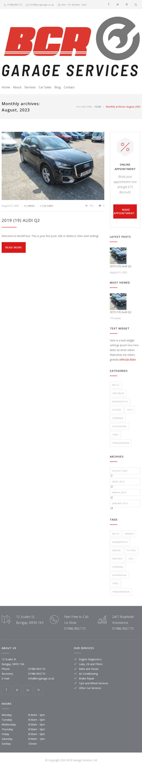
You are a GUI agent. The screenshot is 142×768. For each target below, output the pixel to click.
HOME (97, 106)
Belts (115, 385)
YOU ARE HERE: (84, 106)
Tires (115, 434)
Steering (117, 418)
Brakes (129, 533)
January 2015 (120, 503)
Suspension (119, 426)
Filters (116, 409)
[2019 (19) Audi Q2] (53, 166)
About (17, 87)
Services (30, 87)
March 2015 (119, 492)
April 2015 (118, 481)
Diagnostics (120, 401)
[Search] (135, 4)
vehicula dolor (127, 359)
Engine (116, 550)
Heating (117, 558)
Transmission (120, 443)
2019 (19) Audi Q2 (21, 220)
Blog (57, 87)
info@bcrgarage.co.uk (41, 4)
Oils (129, 409)
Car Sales (45, 87)
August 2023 (120, 470)
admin (31, 205)
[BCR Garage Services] (71, 46)
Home (6, 87)
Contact (69, 87)
